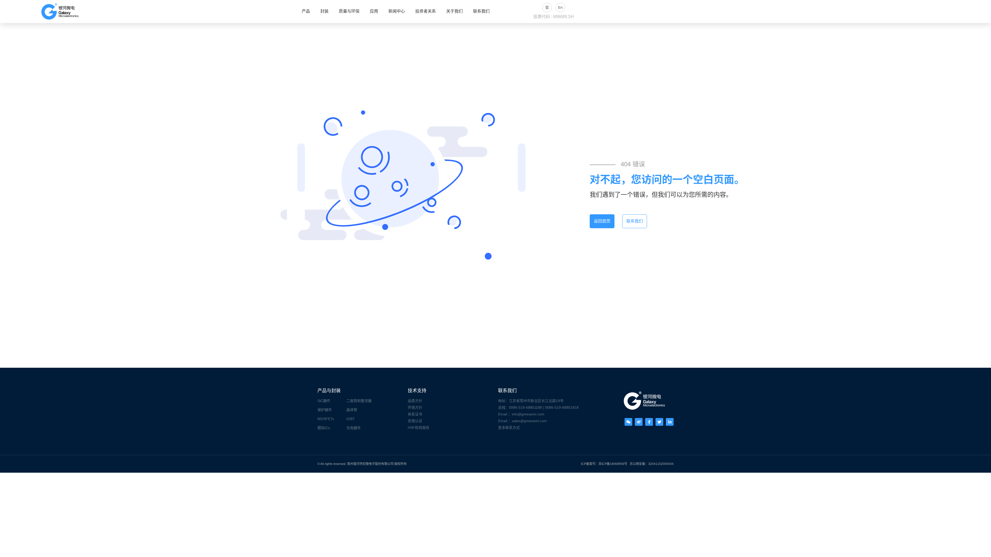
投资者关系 (425, 11)
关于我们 (454, 11)
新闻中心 (396, 11)
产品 (306, 11)
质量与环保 (349, 11)
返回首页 (602, 221)
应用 (374, 11)
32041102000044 (661, 464)
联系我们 (481, 11)
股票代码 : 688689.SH (553, 16)
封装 (324, 11)
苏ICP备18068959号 (612, 464)
